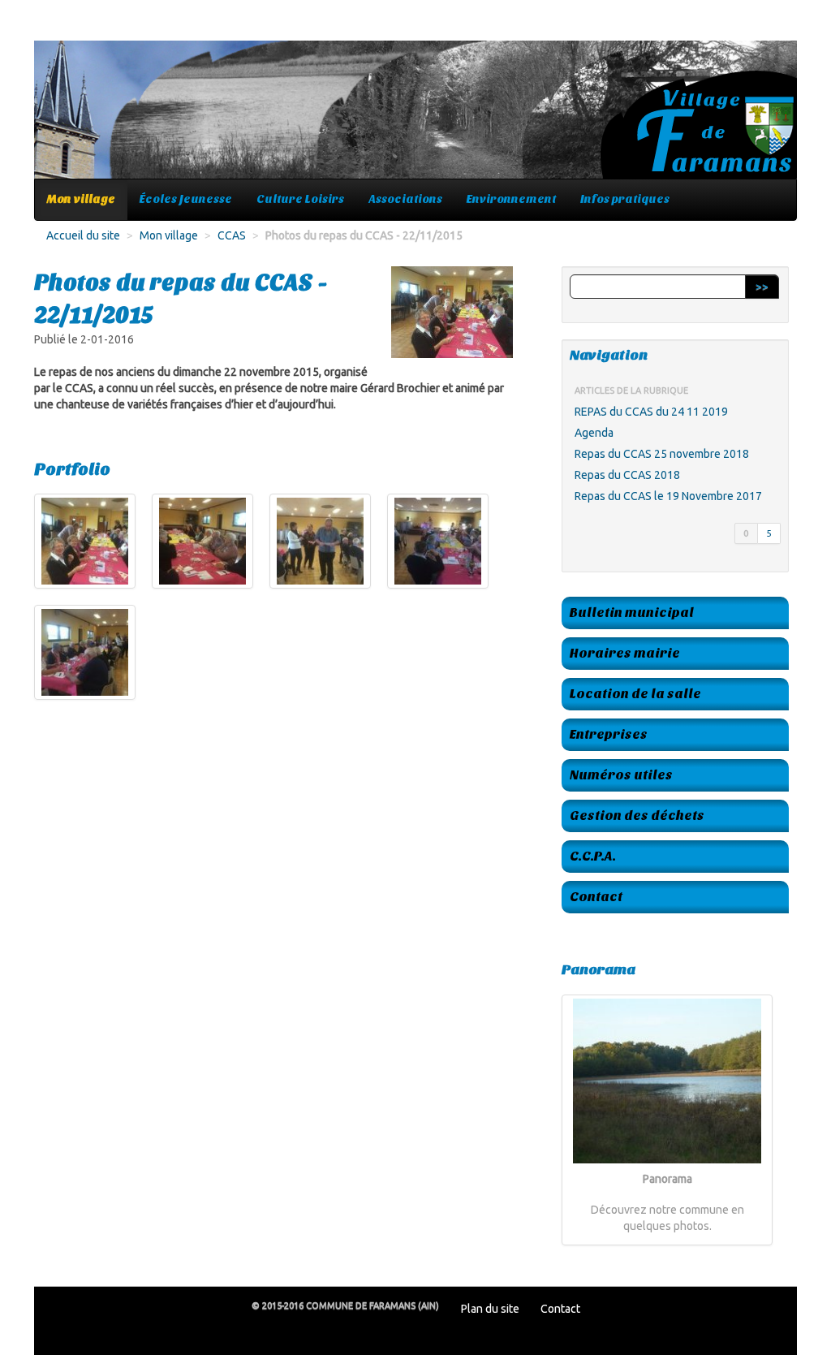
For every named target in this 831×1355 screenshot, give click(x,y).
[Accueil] (415, 118)
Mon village (81, 199)
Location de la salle (635, 693)
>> (762, 286)
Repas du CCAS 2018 (627, 474)
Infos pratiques (625, 199)
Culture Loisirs (300, 199)
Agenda (594, 432)
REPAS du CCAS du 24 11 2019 (651, 411)
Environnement (511, 199)
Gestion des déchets (637, 815)
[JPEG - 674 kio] (438, 541)
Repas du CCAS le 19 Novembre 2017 (668, 496)
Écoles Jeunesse (186, 199)
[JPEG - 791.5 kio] (320, 541)
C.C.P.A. (593, 856)
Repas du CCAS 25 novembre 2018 (662, 453)
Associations (405, 199)
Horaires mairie (625, 653)
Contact (596, 896)
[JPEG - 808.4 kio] (85, 652)
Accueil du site (83, 235)
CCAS (231, 235)
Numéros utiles (621, 775)
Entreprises (609, 734)
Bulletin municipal (632, 612)
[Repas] (85, 541)
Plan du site (490, 1308)
